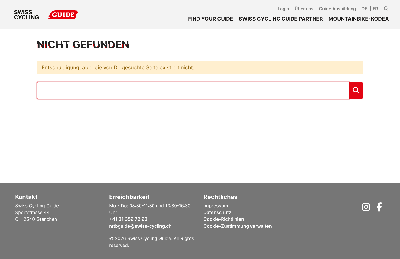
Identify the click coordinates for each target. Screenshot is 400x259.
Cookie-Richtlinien (223, 219)
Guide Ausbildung (337, 8)
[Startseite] (46, 14)
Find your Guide (210, 19)
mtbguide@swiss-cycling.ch (140, 226)
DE (364, 8)
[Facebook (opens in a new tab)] (379, 208)
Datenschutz (217, 212)
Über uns (304, 8)
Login (283, 8)
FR (375, 8)
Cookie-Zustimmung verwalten (237, 226)
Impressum (215, 205)
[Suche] (386, 9)
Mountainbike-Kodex (358, 19)
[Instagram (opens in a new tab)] (366, 208)
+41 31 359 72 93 (128, 219)
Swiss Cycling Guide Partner (281, 19)
